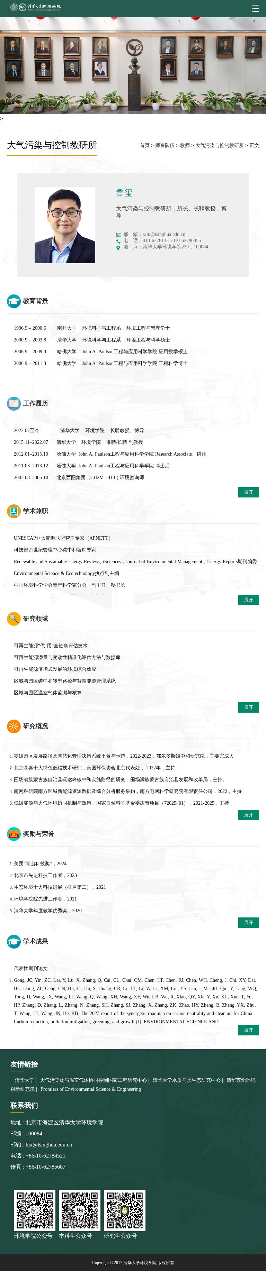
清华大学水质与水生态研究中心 (187, 1080)
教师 (185, 145)
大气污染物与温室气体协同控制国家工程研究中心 (93, 1080)
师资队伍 (165, 145)
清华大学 (24, 1080)
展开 (248, 492)
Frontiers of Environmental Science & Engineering (91, 1089)
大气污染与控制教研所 (219, 145)
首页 (145, 145)
